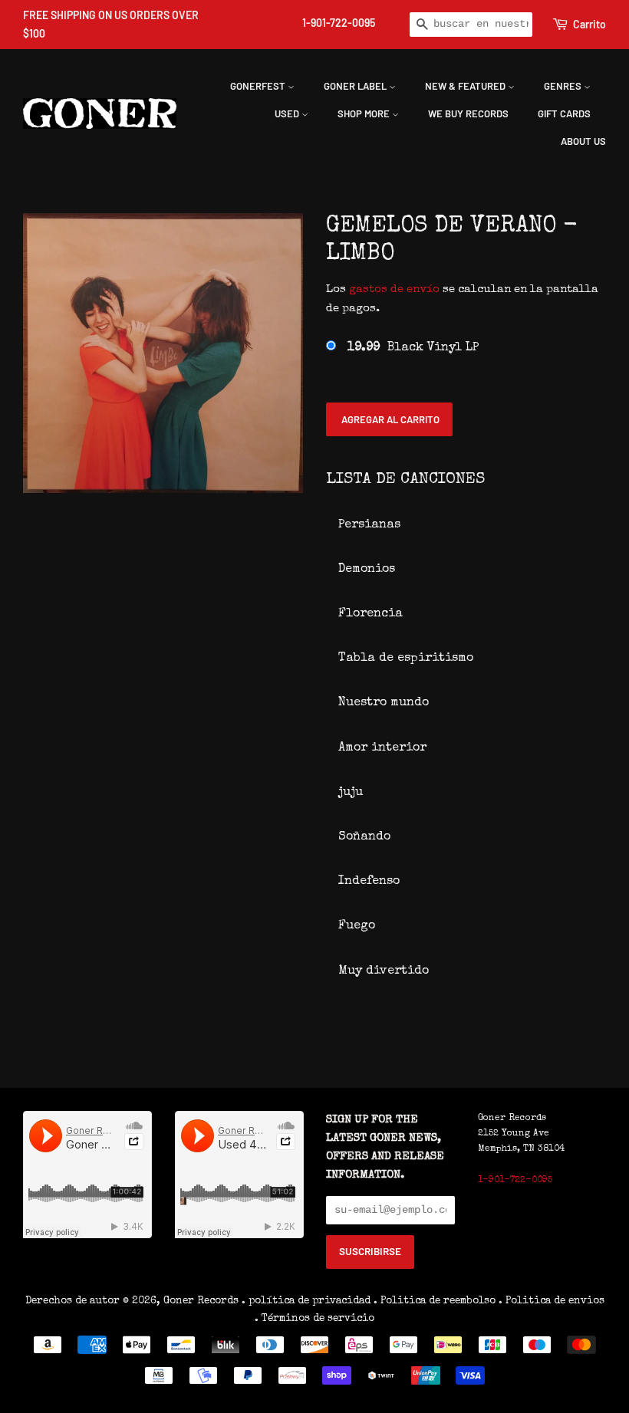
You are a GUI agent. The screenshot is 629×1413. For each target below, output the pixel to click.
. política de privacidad (306, 1301)
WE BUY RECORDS (468, 113)
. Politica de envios (551, 1301)
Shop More (365, 113)
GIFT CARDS (564, 113)
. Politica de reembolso (435, 1301)
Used (288, 113)
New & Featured (466, 86)
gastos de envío (394, 289)
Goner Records (202, 1301)
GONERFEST (259, 86)
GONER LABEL (356, 86)
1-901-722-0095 (338, 22)
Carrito (589, 24)
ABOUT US (583, 141)
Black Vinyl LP (413, 348)
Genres (564, 86)
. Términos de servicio (314, 1318)
